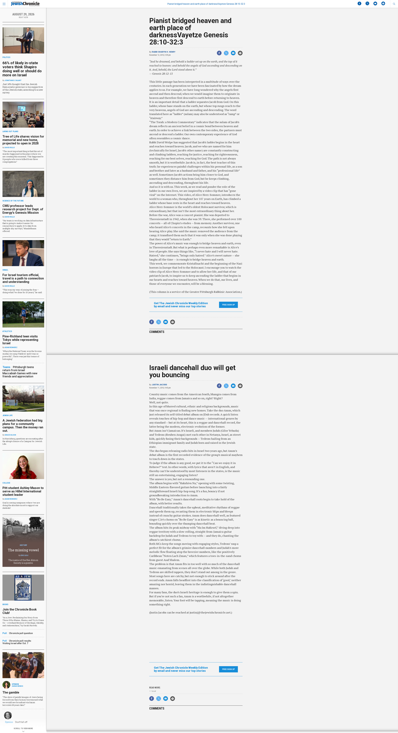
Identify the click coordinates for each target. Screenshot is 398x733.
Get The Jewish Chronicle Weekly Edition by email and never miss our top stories (181, 305)
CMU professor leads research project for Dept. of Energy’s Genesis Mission (22, 209)
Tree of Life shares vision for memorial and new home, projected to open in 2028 (23, 140)
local (154, 691)
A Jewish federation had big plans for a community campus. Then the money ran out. (22, 426)
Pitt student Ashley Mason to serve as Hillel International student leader (23, 491)
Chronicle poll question (21, 633)
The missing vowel (23, 550)
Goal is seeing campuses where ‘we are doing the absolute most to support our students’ (21, 505)
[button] (394, 4)
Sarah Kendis (17, 686)
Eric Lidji (24, 555)
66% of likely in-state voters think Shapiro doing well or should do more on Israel (22, 69)
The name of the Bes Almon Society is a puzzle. (23, 561)
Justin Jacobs (159, 385)
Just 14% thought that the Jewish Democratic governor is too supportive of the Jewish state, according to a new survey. (22, 88)
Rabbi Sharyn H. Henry (163, 52)
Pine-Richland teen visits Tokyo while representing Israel (20, 339)
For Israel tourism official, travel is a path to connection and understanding (23, 278)
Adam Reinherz (11, 347)
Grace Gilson (10, 435)
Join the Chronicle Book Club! (19, 611)
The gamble (10, 692)
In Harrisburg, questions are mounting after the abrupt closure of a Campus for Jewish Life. (22, 441)
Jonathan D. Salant (13, 80)
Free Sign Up (228, 305)
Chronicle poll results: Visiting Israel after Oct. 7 (17, 642)
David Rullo (10, 147)
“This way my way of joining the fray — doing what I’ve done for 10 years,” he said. (22, 291)
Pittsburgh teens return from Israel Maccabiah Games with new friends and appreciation (19, 371)
